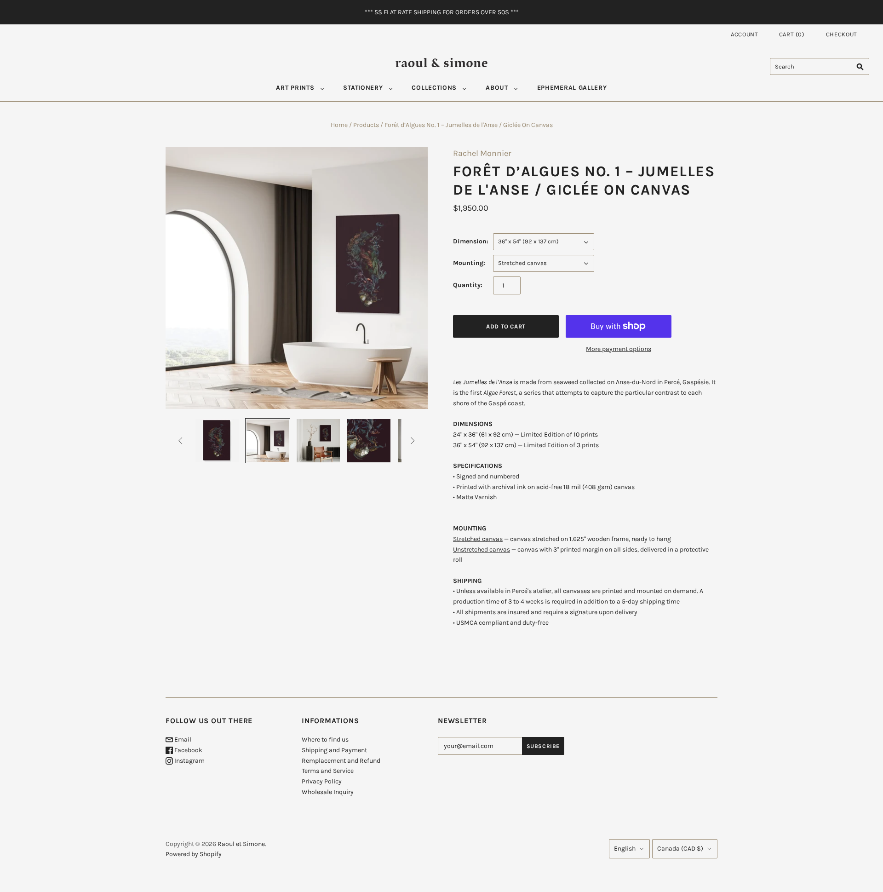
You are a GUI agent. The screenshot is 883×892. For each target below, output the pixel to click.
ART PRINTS (295, 88)
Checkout (841, 34)
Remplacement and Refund (341, 761)
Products (366, 125)
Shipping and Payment (334, 750)
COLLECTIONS (434, 88)
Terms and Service (328, 771)
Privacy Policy (322, 781)
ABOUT (497, 88)
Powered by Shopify (194, 854)
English (625, 848)
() (792, 34)
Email (182, 739)
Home (339, 125)
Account (744, 34)
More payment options (618, 349)
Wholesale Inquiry (328, 792)
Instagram (189, 761)
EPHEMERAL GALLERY (572, 88)
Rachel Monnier (482, 153)
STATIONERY (363, 88)
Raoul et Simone (241, 844)
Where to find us (325, 739)
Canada (680, 848)
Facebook (187, 750)
